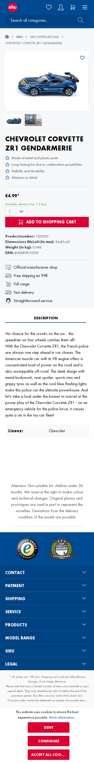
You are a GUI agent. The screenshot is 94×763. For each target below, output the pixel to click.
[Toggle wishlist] (82, 57)
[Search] (79, 20)
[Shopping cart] (73, 7)
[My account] (61, 7)
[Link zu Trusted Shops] (27, 549)
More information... (63, 717)
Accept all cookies (50, 754)
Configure (48, 741)
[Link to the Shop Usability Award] (62, 549)
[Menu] (83, 7)
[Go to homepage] (15, 7)
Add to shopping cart (50, 222)
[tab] (45, 318)
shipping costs (50, 677)
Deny (49, 727)
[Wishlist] (49, 7)
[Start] (7, 37)
